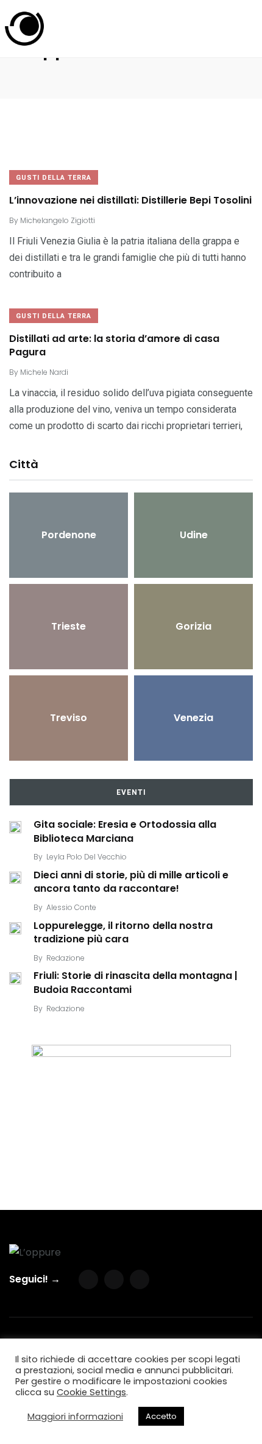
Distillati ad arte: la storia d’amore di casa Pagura (114, 345)
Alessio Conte (71, 907)
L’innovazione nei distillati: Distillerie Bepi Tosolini (130, 200)
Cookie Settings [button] (91, 1392)
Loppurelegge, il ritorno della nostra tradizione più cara (123, 932)
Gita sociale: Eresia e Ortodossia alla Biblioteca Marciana (125, 831)
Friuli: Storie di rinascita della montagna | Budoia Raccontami (136, 983)
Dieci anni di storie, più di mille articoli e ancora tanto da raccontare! (131, 881)
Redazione (65, 958)
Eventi (131, 792)
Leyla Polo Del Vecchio (86, 857)
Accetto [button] (161, 1416)
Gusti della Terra (53, 178)
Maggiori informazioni (75, 1416)
